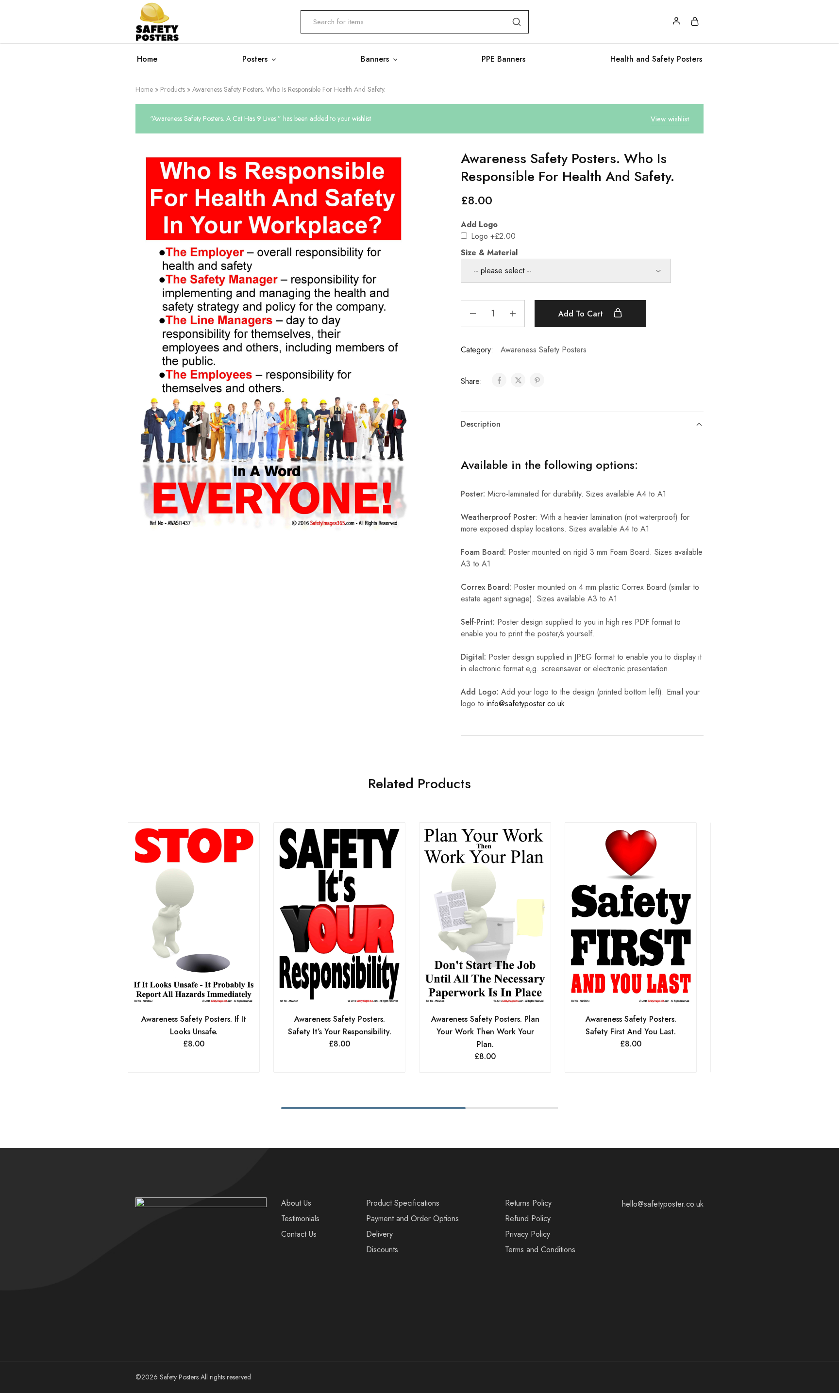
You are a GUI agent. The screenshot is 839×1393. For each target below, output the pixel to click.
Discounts (382, 1249)
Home (147, 59)
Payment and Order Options (412, 1218)
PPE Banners (503, 59)
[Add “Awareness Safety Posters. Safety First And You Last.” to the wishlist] (643, 993)
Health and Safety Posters (656, 59)
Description (481, 424)
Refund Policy (528, 1218)
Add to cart (581, 313)
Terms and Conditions (540, 1249)
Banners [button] (375, 59)
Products (172, 89)
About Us (296, 1203)
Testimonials (300, 1218)
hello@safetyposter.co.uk (663, 1204)
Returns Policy (528, 1203)
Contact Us (299, 1234)
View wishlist (670, 119)
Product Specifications (402, 1203)
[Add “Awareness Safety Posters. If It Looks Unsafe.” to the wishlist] (206, 993)
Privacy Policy (527, 1234)
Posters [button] (255, 59)
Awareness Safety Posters (544, 349)
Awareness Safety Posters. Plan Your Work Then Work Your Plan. (485, 1031)
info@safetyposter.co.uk (526, 703)
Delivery (379, 1234)
